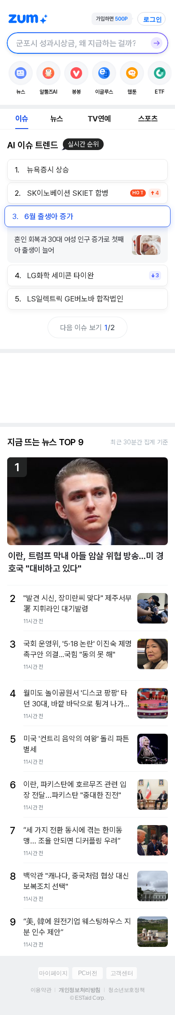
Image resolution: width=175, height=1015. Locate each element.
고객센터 (121, 973)
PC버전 (87, 973)
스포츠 (148, 118)
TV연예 (99, 118)
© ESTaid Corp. (87, 998)
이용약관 (41, 990)
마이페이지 (53, 973)
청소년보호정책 (126, 990)
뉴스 (56, 118)
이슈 (21, 118)
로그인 (152, 19)
